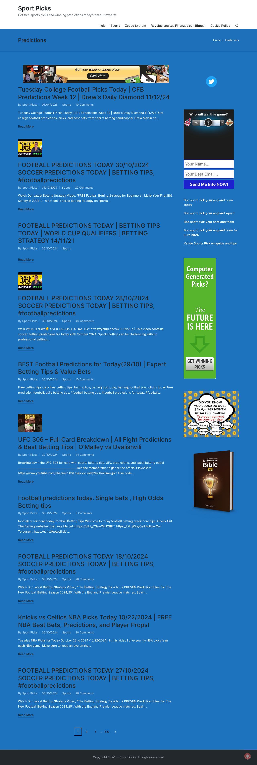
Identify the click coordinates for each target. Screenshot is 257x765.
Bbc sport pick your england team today (208, 202)
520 (107, 731)
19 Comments (84, 104)
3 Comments (83, 513)
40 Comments (84, 321)
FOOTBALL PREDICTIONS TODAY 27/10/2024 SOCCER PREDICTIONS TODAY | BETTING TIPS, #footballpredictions (86, 678)
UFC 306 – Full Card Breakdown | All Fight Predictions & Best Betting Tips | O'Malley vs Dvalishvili (94, 443)
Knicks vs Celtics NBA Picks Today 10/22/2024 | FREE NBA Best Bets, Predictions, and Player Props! (95, 621)
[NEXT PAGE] (115, 732)
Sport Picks (34, 8)
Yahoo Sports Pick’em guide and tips (210, 243)
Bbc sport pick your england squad (209, 213)
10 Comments (84, 379)
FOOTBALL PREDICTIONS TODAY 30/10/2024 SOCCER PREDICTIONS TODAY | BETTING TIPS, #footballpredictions (86, 172)
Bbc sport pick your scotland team (209, 222)
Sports (66, 104)
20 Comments (84, 187)
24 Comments (84, 454)
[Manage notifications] (247, 756)
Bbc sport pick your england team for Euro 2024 (211, 232)
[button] (116, 731)
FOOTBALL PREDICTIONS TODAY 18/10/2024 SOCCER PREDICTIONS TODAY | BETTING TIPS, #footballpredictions (86, 564)
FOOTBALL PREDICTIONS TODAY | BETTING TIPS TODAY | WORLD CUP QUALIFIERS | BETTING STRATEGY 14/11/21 (89, 233)
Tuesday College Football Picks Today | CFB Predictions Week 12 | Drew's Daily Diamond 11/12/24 (94, 93)
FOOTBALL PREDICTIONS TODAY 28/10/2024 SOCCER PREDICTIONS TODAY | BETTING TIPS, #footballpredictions (86, 305)
